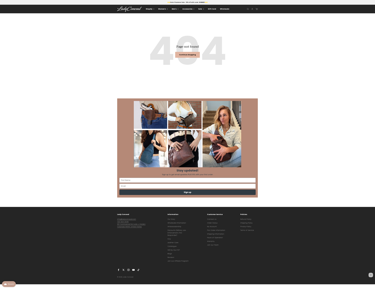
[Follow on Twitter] (123, 270)
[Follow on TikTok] (138, 270)
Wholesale (224, 9)
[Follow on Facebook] (118, 270)
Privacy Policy (245, 226)
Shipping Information (215, 234)
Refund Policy (245, 219)
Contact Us (211, 219)
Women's (162, 9)
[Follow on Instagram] (128, 270)
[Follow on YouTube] (133, 270)
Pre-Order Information (216, 230)
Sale (200, 9)
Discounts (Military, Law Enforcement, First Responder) (177, 232)
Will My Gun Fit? (174, 250)
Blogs (170, 254)
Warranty (210, 241)
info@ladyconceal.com (126, 219)
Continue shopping (187, 55)
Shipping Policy (246, 223)
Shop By (149, 9)
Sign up (187, 192)
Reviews (171, 257)
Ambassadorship (174, 226)
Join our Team (213, 245)
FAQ (169, 239)
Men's (174, 9)
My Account (212, 226)
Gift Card (212, 9)
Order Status (212, 223)
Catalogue (172, 246)
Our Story (171, 219)
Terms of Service (247, 230)
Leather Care (173, 242)
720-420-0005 (123, 222)
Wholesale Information (177, 223)
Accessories (187, 9)
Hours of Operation (215, 237)
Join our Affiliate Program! (178, 261)
